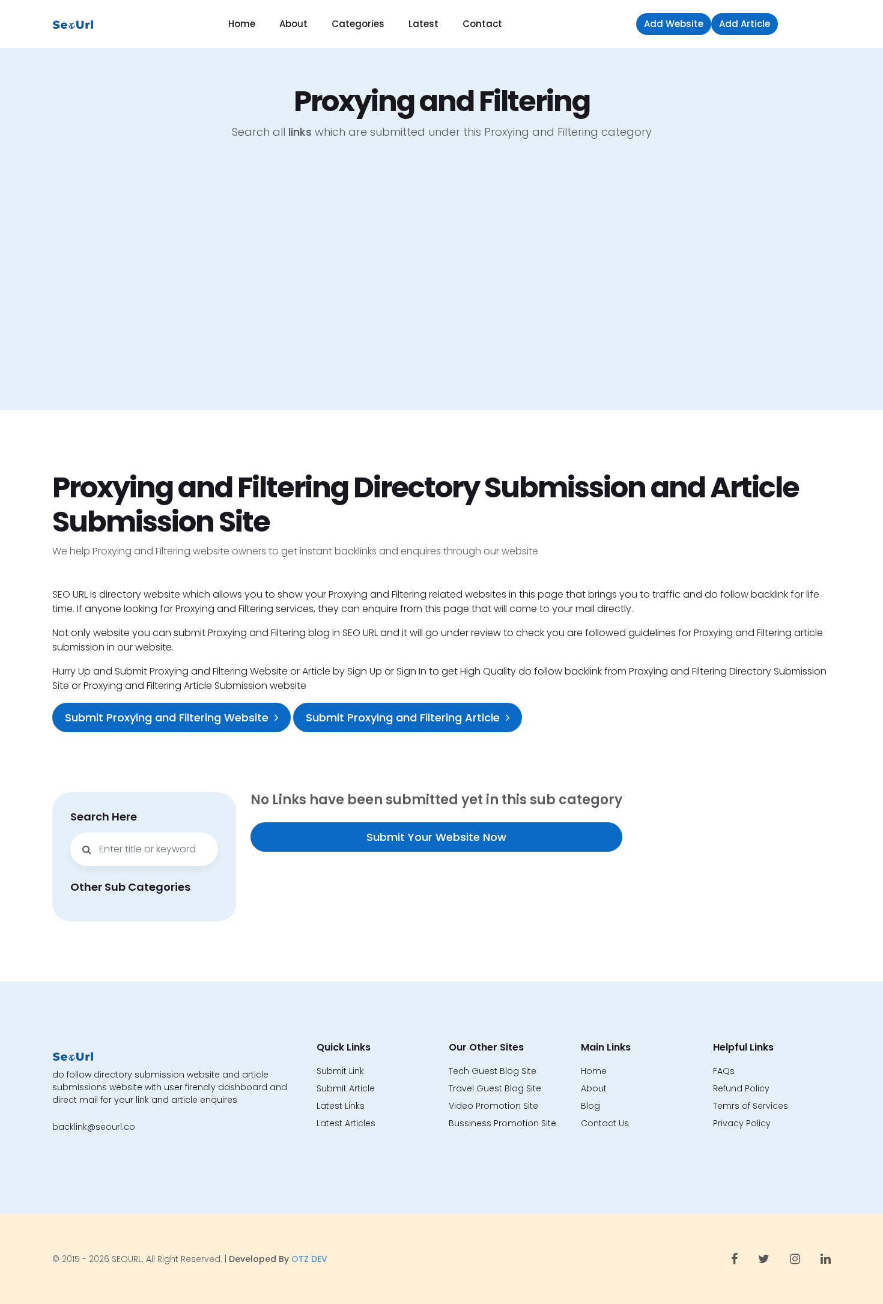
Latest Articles (346, 1123)
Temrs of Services (750, 1106)
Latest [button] (423, 23)
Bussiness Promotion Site (502, 1123)
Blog (590, 1106)
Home (241, 23)
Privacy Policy (742, 1123)
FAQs (724, 1071)
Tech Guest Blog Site (492, 1071)
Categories (358, 23)
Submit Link (340, 1071)
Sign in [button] (807, 23)
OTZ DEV (309, 1259)
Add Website (673, 23)
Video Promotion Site (493, 1106)
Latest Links (341, 1106)
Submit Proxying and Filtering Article (403, 717)
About (293, 23)
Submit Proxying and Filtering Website (167, 717)
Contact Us (605, 1123)
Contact (482, 23)
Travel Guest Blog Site (495, 1088)
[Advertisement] (441, 284)
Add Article (744, 23)
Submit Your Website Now (436, 837)
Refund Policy (741, 1088)
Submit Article (346, 1088)
